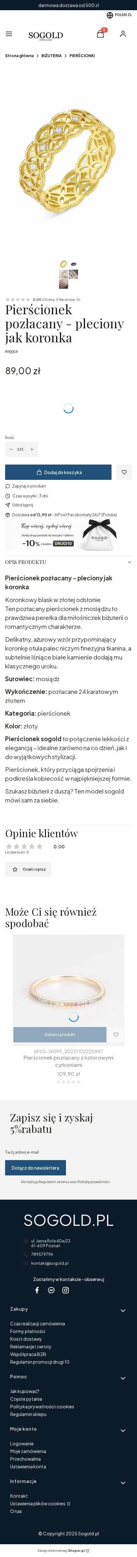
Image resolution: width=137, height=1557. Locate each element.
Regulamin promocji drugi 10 (39, 1362)
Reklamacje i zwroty (31, 1346)
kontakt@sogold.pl (49, 1263)
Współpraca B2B (28, 1354)
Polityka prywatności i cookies (42, 1406)
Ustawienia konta (28, 1466)
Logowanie (22, 1443)
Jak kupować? (25, 1391)
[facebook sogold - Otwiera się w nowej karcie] (37, 1290)
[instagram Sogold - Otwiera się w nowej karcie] (65, 1290)
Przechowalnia (25, 1459)
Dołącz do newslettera (35, 1168)
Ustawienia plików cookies (38, 1503)
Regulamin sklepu (28, 1414)
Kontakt (19, 1496)
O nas (16, 1511)
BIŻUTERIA (51, 55)
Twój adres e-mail (22, 1152)
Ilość (9, 437)
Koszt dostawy (26, 1339)
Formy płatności (27, 1331)
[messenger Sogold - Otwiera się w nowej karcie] (51, 1290)
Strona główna (19, 55)
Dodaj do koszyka (63, 472)
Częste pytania (26, 1399)
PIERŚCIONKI (82, 55)
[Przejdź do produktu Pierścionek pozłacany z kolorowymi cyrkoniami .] (68, 990)
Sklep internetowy (61, 1551)
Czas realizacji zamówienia (37, 1323)
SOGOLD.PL (68, 1219)
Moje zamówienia (28, 1451)
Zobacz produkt (60, 1034)
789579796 (42, 1254)
